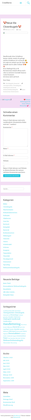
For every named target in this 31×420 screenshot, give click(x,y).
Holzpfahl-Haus (8, 295)
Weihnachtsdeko (6, 342)
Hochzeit (6, 224)
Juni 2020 (6, 363)
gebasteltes (5, 317)
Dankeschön (5, 315)
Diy (9, 315)
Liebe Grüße (22, 327)
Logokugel (6, 329)
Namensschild (19, 331)
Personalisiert (14, 333)
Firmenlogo (14, 315)
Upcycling (6, 265)
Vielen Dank (17, 338)
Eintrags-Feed (7, 399)
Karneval (16, 83)
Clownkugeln (9, 83)
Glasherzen (7, 218)
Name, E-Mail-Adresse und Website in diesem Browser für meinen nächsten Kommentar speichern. (15, 170)
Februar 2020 (7, 375)
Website (6, 161)
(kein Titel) (7, 283)
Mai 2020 (6, 366)
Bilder (5, 204)
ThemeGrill (16, 417)
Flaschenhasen (8, 210)
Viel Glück (23, 338)
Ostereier (6, 238)
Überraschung (14, 342)
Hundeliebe (7, 289)
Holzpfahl (6, 227)
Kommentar (7, 127)
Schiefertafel (7, 244)
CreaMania (7, 3)
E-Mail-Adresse (9, 155)
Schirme (6, 247)
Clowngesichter (8, 85)
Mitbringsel (7, 236)
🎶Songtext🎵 (6, 99)
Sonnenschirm (21, 336)
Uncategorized (8, 259)
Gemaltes (11, 317)
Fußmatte (6, 215)
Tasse (5, 338)
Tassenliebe (7, 253)
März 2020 (6, 372)
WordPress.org (8, 405)
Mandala (16, 329)
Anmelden (6, 396)
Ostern (5, 241)
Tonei (9, 338)
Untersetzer (7, 262)
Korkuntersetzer (8, 233)
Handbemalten (7, 321)
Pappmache (5, 333)
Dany (19, 29)
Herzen (25, 324)
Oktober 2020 (8, 357)
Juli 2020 (6, 360)
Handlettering (12, 324)
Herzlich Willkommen (7, 327)
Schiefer (5, 336)
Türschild (6, 256)
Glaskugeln (6, 87)
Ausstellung (5, 310)
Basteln (10, 310)
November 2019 (8, 378)
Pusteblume (23, 333)
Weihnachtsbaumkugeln (10, 89)
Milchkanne (5, 331)
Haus (22, 324)
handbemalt (16, 319)
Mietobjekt (22, 329)
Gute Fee (6, 221)
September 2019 (8, 381)
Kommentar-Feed (9, 402)
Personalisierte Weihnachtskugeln (14, 286)
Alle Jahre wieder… (9, 292)
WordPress (17, 415)
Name (5, 148)
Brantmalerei (17, 310)
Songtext (6, 250)
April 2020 (6, 369)
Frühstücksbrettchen (10, 212)
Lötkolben (12, 329)
